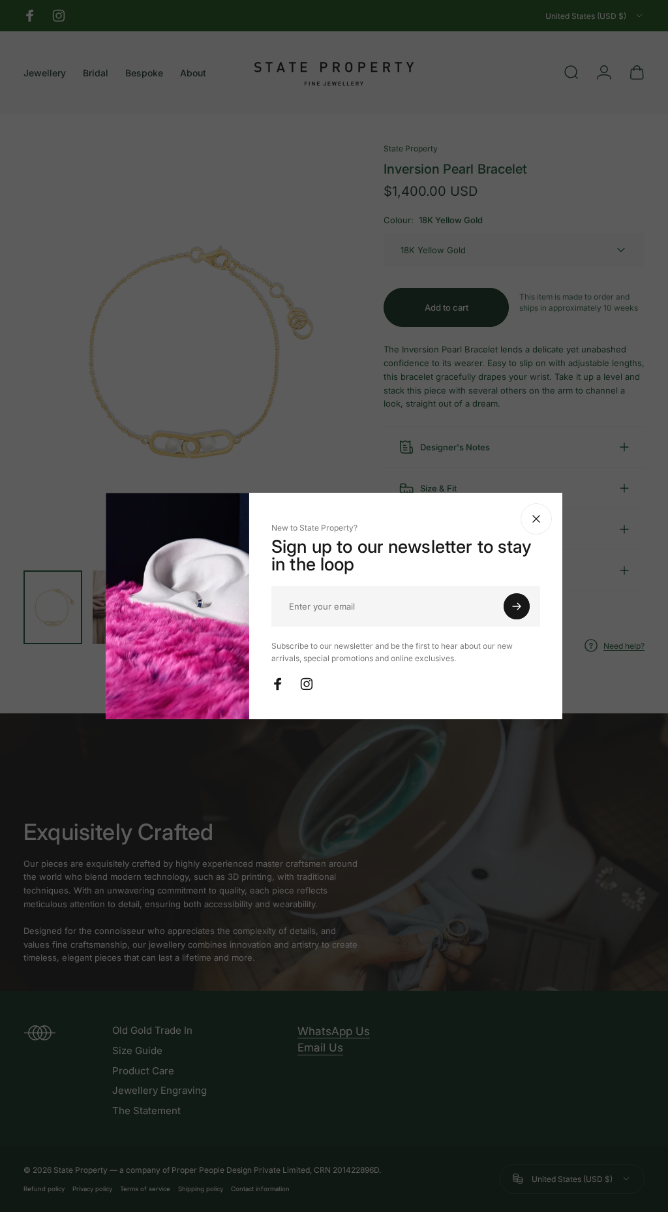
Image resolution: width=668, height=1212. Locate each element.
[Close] (565, 519)
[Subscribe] (546, 606)
